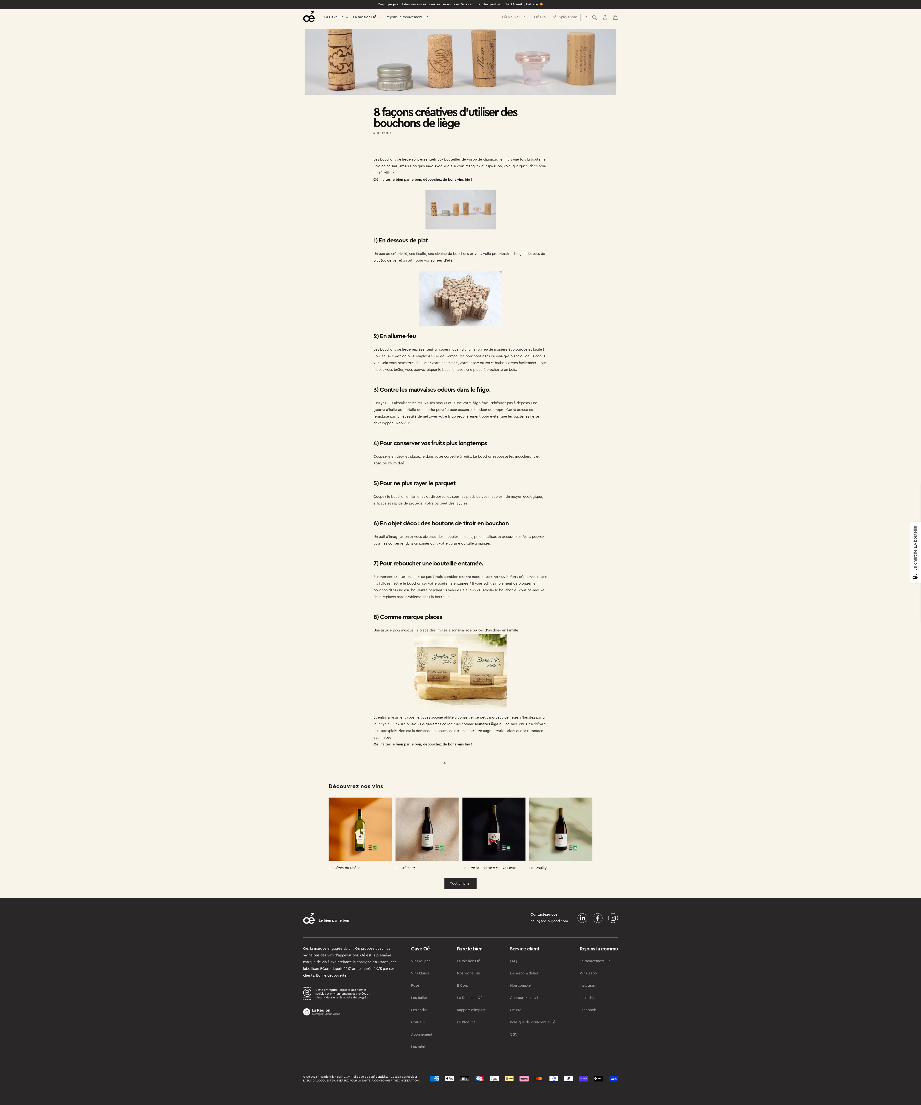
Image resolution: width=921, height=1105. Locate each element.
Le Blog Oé (466, 1022)
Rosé (415, 985)
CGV (514, 1034)
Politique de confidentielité (532, 1022)
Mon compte (520, 985)
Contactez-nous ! (524, 998)
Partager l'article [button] (391, 147)
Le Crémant (405, 868)
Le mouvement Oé (595, 961)
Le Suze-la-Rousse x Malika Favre (489, 868)
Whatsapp (588, 973)
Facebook (588, 1010)
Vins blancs (420, 973)
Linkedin (587, 998)
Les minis (418, 1047)
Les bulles (419, 998)
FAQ (513, 961)
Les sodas (419, 1010)
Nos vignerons (469, 973)
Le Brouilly (538, 868)
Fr (585, 17)
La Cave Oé (334, 17)
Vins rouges (421, 961)
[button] (335, 17)
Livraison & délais (524, 973)
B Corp (462, 985)
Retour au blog (463, 763)
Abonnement (421, 1034)
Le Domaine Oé (470, 998)
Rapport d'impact (471, 1010)
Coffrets (418, 1022)
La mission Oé (364, 17)
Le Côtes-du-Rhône (344, 868)
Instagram (588, 985)
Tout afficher (460, 883)
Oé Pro (515, 1010)
